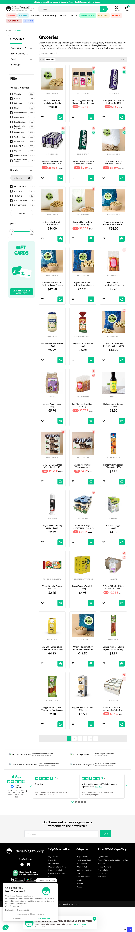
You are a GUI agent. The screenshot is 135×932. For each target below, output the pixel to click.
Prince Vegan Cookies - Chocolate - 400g (113, 466)
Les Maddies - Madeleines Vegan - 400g (114, 283)
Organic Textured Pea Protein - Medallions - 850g (83, 283)
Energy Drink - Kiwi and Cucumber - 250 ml (83, 162)
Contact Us (102, 873)
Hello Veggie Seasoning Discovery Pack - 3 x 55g (83, 101)
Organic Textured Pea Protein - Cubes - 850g (113, 344)
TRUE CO (23, 196)
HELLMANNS (52, 336)
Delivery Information (57, 867)
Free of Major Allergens (23, 127)
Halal (23, 108)
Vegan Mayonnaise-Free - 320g (52, 344)
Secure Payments (105, 867)
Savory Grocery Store (20, 53)
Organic (23, 94)
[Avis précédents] (31, 786)
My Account (53, 857)
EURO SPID (113, 518)
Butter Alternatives (84, 870)
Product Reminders (56, 870)
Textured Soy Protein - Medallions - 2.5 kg (52, 101)
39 (90, 738)
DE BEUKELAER (113, 458)
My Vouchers (53, 863)
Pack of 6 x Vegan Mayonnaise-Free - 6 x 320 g (83, 526)
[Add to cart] (60, 117)
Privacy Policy (103, 870)
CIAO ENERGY (113, 93)
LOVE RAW (23, 191)
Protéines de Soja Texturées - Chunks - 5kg (113, 162)
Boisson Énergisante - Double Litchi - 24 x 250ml (52, 162)
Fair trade (23, 103)
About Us (101, 863)
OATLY (83, 700)
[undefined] (26, 791)
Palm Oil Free (23, 146)
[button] (48, 53)
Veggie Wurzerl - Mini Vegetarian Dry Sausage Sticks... (52, 708)
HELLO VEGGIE (52, 93)
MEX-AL (113, 397)
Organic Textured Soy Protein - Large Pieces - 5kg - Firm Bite (52, 283)
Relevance (50, 59)
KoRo (78, 873)
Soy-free (23, 151)
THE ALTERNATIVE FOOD (83, 579)
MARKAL (52, 397)
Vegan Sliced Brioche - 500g (83, 344)
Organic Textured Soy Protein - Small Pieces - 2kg (113, 223)
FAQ (50, 877)
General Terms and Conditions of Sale (113, 860)
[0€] (11, 231)
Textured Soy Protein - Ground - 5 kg (83, 223)
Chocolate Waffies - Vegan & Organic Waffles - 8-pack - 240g (82, 466)
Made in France (23, 112)
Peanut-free (23, 132)
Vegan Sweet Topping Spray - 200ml (52, 526)
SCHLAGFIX (52, 518)
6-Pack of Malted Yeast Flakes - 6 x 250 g (113, 587)
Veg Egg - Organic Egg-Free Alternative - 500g (52, 648)
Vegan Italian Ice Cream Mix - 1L (83, 708)
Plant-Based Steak (83, 860)
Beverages (16, 64)
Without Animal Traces (23, 161)
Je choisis (16, 919)
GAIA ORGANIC (23, 200)
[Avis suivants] (127, 786)
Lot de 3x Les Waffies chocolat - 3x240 (52, 466)
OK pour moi (44, 919)
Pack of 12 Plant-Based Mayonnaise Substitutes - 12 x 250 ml (113, 708)
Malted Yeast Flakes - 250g (52, 405)
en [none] (130, 929)
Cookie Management (56, 873)
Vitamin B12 (81, 867)
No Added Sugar (23, 155)
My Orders (52, 860)
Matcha (79, 883)
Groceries (17, 39)
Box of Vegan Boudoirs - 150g (83, 587)
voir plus (98, 786)
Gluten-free (23, 141)
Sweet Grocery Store (20, 48)
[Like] (42, 117)
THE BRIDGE (52, 640)
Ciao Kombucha (83, 877)
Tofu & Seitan (81, 863)
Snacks (14, 59)
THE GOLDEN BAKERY (83, 336)
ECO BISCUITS (23, 186)
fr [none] (125, 929)
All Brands (102, 877)
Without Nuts (23, 137)
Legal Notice (103, 857)
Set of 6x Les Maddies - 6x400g (83, 405)
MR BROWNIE (23, 205)
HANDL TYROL (113, 640)
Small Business (23, 122)
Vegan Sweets (82, 857)
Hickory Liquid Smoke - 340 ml (113, 405)
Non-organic (23, 117)
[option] (124, 929)
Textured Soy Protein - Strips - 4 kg (52, 223)
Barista (79, 887)
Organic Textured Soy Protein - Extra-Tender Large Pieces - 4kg (83, 648)
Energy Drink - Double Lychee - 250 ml (113, 101)
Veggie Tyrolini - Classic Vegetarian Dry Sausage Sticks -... (113, 648)
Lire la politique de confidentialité (17, 910)
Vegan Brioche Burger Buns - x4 (52, 587)
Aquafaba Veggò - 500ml (113, 526)
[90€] (32, 231)
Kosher (23, 98)
